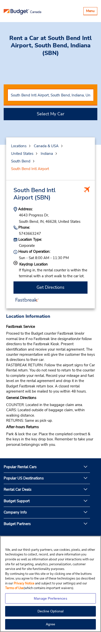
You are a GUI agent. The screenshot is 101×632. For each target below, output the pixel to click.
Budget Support (17, 501)
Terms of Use (14, 588)
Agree (50, 624)
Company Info (15, 512)
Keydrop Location (33, 264)
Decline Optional (50, 611)
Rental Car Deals (17, 489)
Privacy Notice (24, 583)
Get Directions (50, 287)
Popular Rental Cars (20, 466)
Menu (91, 11)
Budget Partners (17, 523)
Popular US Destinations (24, 478)
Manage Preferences (50, 598)
